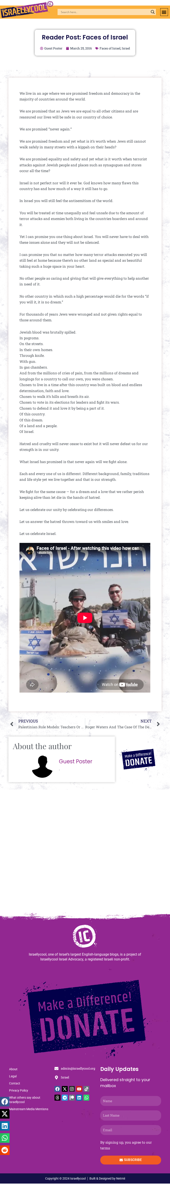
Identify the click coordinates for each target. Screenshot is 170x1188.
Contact (14, 1083)
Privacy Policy (18, 1090)
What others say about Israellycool (24, 1100)
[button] (164, 12)
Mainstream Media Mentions (28, 1109)
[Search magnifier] (153, 12)
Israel (126, 48)
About (13, 1069)
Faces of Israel (110, 48)
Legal (13, 1076)
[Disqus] (85, 853)
